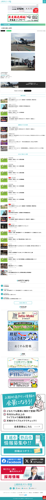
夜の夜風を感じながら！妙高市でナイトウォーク (18, 225)
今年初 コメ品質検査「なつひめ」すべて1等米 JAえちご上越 (21, 252)
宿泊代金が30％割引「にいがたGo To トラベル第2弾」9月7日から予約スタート (25, 245)
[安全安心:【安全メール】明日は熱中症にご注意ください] (4, 239)
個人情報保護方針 (36, 492)
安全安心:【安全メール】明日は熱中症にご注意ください (20, 239)
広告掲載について (33, 488)
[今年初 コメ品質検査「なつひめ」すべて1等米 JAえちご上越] (4, 252)
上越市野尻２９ (4, 75)
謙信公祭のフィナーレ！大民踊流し (16, 265)
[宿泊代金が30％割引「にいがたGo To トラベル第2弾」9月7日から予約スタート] (4, 246)
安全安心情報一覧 (23, 302)
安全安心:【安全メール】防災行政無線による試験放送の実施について (23, 259)
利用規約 (41, 492)
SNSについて (25, 492)
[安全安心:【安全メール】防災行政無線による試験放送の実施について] (4, 259)
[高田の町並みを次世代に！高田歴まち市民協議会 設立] (4, 212)
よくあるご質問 (19, 492)
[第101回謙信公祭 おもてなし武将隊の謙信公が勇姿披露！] (4, 272)
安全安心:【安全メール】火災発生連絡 (16, 186)
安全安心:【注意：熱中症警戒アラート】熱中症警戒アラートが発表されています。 (25, 232)
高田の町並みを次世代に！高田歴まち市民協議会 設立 (19, 212)
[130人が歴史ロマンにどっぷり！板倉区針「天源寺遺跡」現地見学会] (4, 206)
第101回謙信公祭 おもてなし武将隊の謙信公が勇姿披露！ (20, 272)
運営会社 (30, 492)
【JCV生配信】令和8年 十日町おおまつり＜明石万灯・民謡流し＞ (22, 219)
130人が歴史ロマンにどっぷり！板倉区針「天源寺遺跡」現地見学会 (22, 206)
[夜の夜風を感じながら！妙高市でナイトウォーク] (4, 226)
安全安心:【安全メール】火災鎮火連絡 (16, 159)
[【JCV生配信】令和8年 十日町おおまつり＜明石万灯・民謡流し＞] (4, 219)
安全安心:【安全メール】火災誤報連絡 (16, 179)
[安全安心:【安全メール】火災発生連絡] (4, 186)
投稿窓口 (19, 488)
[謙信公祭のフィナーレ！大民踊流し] (4, 266)
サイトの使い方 (13, 492)
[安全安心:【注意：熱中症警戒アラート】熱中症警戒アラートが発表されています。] (4, 232)
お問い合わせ (25, 488)
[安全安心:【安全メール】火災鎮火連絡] (4, 159)
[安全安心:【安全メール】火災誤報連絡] (4, 179)
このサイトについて (6, 492)
